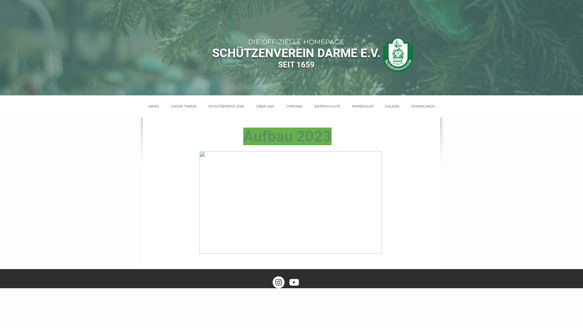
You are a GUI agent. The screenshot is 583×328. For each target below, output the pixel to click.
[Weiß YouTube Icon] (294, 282)
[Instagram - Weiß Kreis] (279, 282)
